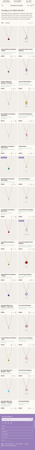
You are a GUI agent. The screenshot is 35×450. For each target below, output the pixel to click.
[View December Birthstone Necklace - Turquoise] (8, 394)
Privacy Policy (19, 444)
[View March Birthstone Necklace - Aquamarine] (8, 107)
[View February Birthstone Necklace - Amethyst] (8, 74)
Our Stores (5, 434)
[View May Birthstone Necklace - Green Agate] (8, 171)
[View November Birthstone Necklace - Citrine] (8, 362)
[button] (2, 5)
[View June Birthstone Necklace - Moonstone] (8, 203)
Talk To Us (4, 437)
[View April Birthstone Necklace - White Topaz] (8, 139)
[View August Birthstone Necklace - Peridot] (8, 266)
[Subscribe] (30, 419)
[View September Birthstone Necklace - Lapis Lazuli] (8, 298)
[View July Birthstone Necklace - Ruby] (8, 235)
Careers (26, 444)
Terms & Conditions (9, 444)
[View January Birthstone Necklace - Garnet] (8, 42)
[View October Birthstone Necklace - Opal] (8, 331)
